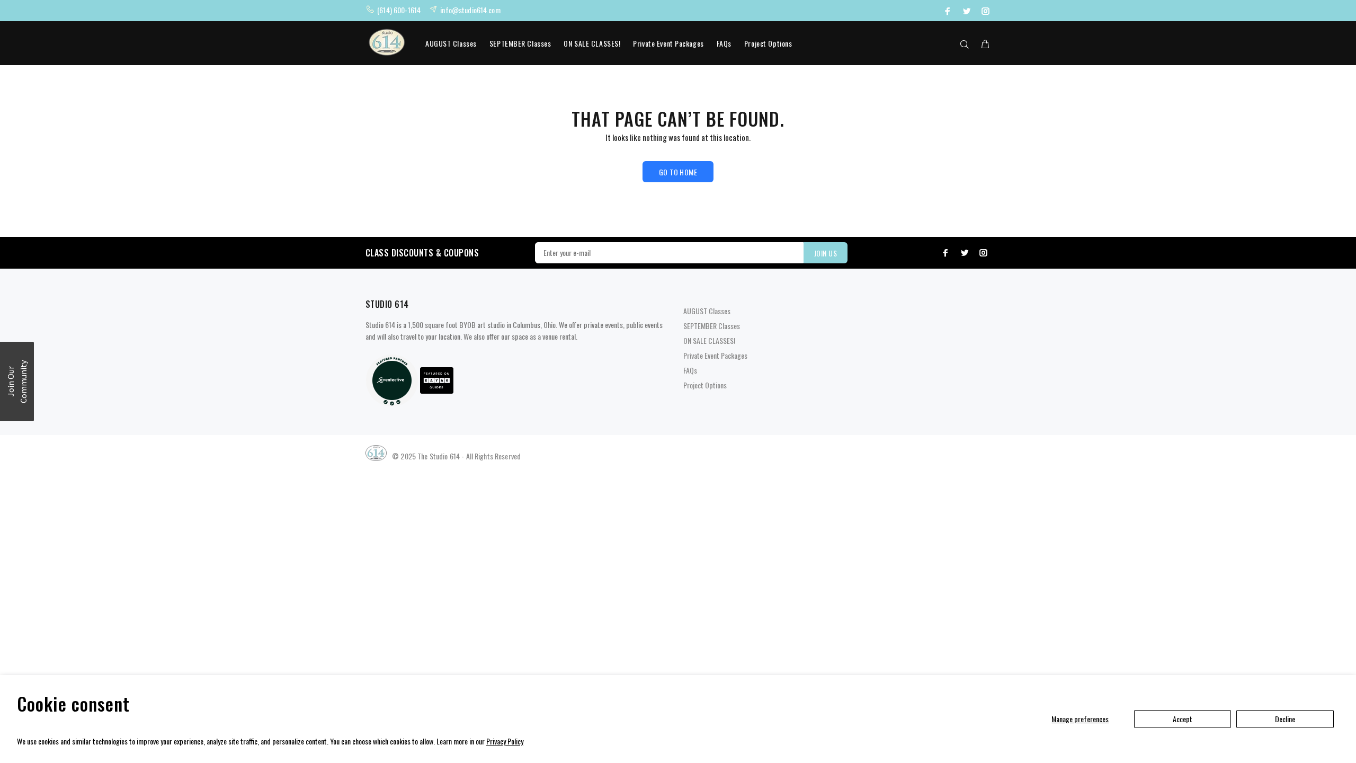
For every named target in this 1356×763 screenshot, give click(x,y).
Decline (1285, 718)
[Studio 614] (391, 379)
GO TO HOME (678, 172)
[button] (17, 381)
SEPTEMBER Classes (520, 43)
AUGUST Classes (451, 43)
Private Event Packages (668, 43)
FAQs (724, 43)
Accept (1182, 718)
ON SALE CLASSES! (592, 43)
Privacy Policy (504, 741)
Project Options (768, 43)
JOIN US (825, 253)
